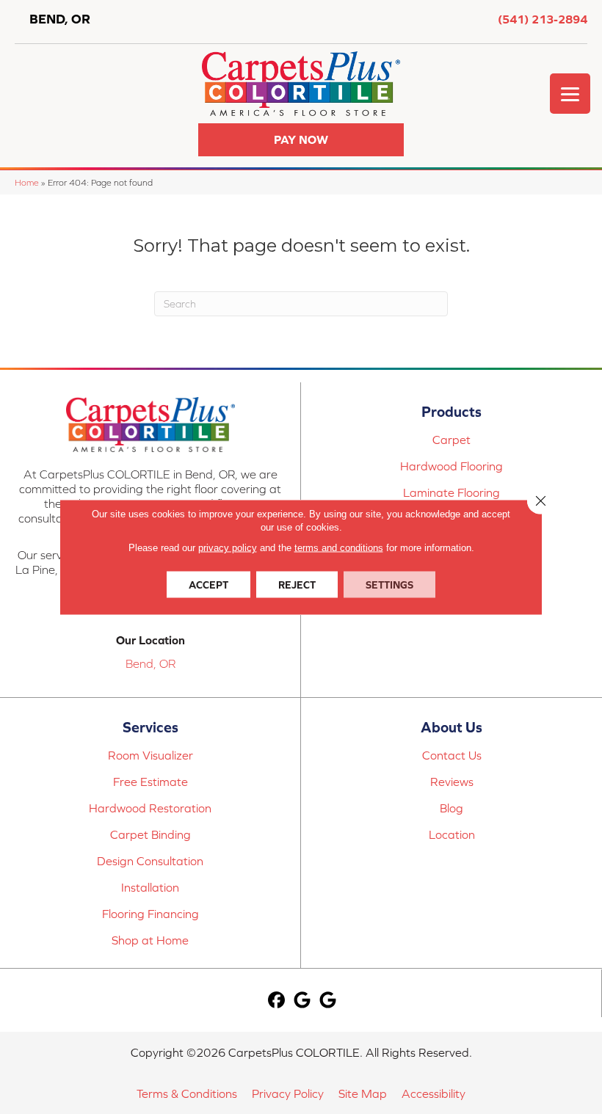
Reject (297, 585)
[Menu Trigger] (570, 93)
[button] (301, 139)
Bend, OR (150, 663)
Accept (208, 585)
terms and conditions (338, 547)
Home (27, 182)
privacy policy (227, 547)
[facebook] (276, 1000)
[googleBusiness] (302, 1000)
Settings (389, 585)
